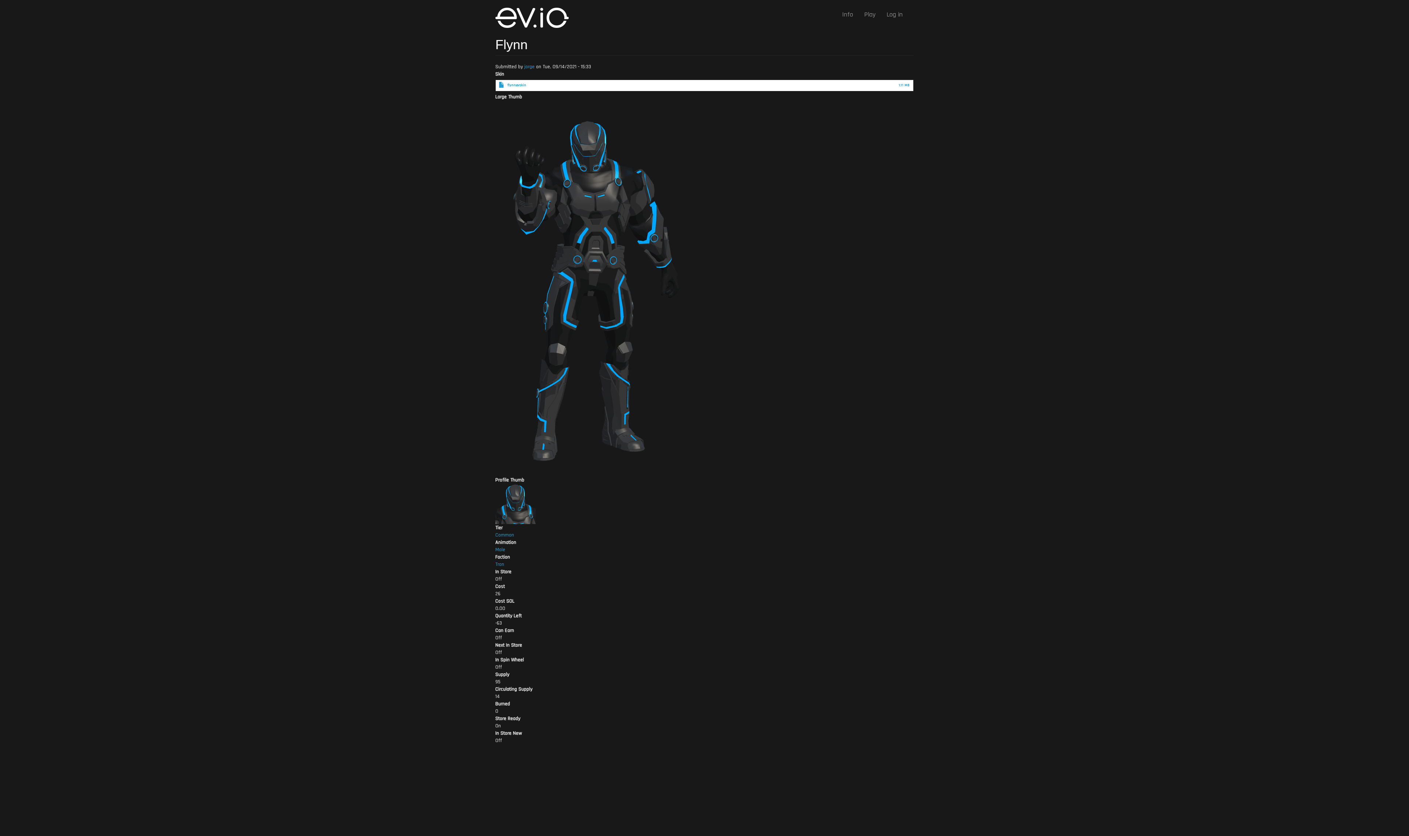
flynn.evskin (516, 85)
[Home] (534, 18)
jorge (529, 66)
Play (869, 14)
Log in (894, 14)
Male (500, 549)
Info (847, 14)
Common (504, 535)
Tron (499, 564)
